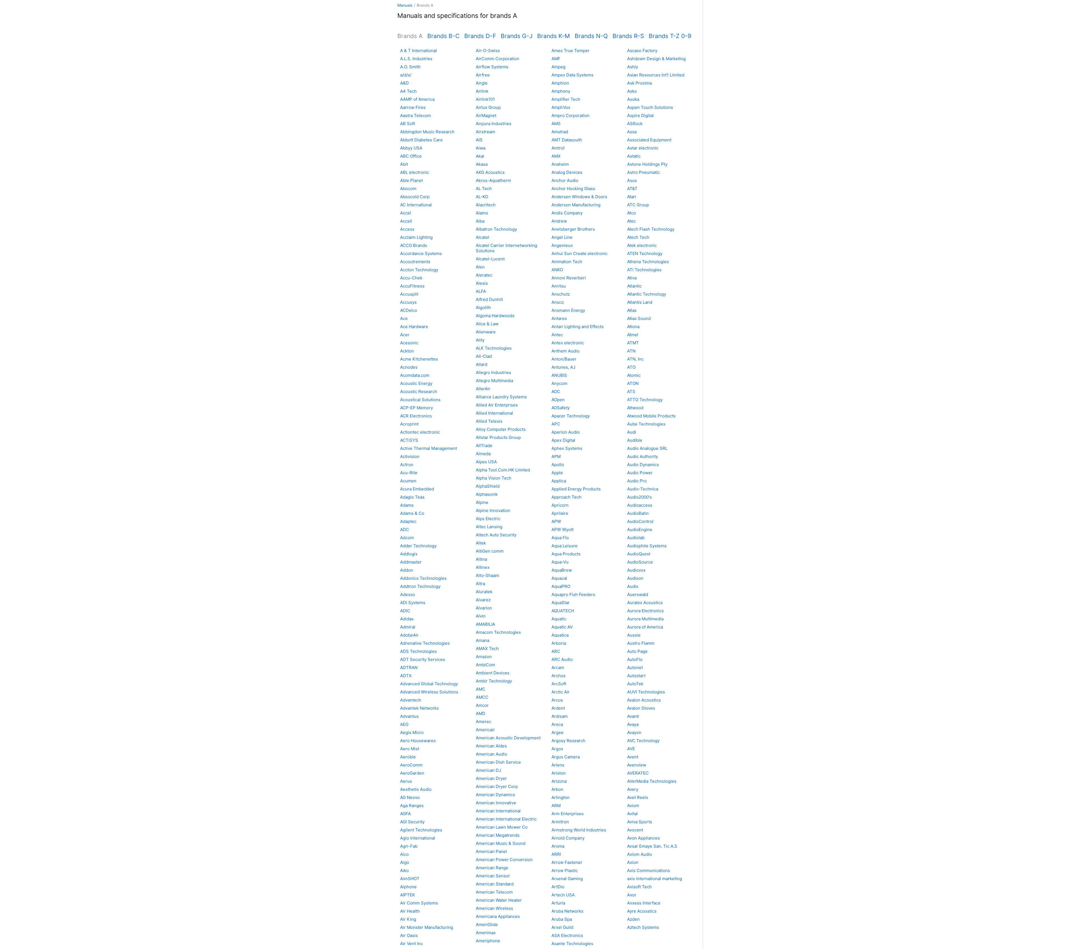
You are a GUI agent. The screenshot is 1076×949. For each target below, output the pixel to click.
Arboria (558, 643)
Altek (481, 543)
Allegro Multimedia (494, 380)
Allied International (494, 413)
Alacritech (486, 204)
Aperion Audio (565, 432)
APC (555, 424)
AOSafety (560, 407)
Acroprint (409, 424)
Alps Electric (488, 518)
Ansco (557, 302)
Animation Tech (566, 261)
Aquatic (558, 618)
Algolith (483, 307)
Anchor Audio (564, 180)
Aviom (633, 805)
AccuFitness (412, 286)
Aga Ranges (412, 805)
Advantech (410, 700)
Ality (480, 340)
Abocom (408, 188)
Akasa (482, 164)
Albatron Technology (496, 229)
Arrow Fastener (566, 862)
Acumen (408, 480)
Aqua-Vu (560, 562)
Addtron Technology (420, 586)
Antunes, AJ (563, 367)
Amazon (484, 656)
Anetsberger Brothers (573, 229)
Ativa (632, 278)
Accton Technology (419, 269)
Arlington (560, 797)
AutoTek (635, 683)
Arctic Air (560, 692)
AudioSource (640, 562)
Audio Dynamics (643, 464)
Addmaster (411, 562)
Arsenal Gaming (567, 878)
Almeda (483, 453)
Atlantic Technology (646, 294)
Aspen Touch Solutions (650, 107)
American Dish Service (498, 762)
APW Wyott (562, 529)
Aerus (406, 781)
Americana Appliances (498, 916)
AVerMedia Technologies (651, 781)
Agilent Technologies (421, 830)
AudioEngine (639, 529)
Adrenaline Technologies (425, 643)
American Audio (491, 754)
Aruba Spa (561, 919)
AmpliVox (560, 107)
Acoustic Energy (416, 383)
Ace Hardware (414, 326)
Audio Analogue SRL (647, 448)
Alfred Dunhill (489, 299)
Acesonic (409, 342)
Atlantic (634, 286)
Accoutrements (415, 261)
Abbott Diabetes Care (421, 139)
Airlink (482, 91)
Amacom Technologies (498, 632)
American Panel (491, 851)
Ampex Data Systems (572, 75)
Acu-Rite (409, 472)
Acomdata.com (414, 375)
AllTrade (484, 445)
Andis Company (567, 213)
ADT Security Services (422, 659)
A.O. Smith (410, 66)
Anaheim (560, 164)
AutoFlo (635, 659)
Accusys (408, 302)
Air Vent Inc (411, 943)
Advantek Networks (419, 708)
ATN (631, 351)
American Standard (495, 884)
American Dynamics (495, 794)
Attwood (635, 407)
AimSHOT (409, 878)
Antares (559, 318)
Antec (557, 334)
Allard (481, 364)
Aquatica (560, 635)
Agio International (417, 838)
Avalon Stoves (641, 708)
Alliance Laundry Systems (501, 396)
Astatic (634, 156)
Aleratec (484, 275)
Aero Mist (409, 748)
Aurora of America (645, 627)
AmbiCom (485, 664)
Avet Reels (637, 797)
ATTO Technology (645, 399)
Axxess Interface (643, 903)
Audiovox (636, 570)
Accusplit (409, 294)
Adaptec (408, 521)
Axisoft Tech (639, 886)
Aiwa (480, 148)
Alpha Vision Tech (493, 478)
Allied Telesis (489, 421)
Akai (480, 156)
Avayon (634, 732)
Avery (632, 789)
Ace (404, 318)
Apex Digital (563, 440)
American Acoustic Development (508, 737)
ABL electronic (414, 172)
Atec (631, 221)
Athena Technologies (648, 261)
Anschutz (560, 294)
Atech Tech (638, 237)
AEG (404, 724)
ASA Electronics (567, 935)
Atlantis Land (639, 302)
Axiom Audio (639, 854)
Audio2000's (639, 497)
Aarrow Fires (413, 107)
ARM (556, 805)
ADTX (406, 675)
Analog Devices (566, 172)
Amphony (560, 91)
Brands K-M (553, 35)
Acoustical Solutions (420, 399)
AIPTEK (407, 894)
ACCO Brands (413, 245)
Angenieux (562, 245)
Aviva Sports (639, 821)
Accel (405, 213)
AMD (480, 713)
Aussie (634, 635)
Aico (404, 854)
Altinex (483, 567)
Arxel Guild (562, 927)
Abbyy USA (411, 148)
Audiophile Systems (647, 545)
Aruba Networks (567, 911)
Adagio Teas (412, 497)
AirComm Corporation (497, 58)
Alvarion (484, 608)
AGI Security (412, 821)
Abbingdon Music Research (427, 131)
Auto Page (637, 651)
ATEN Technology (644, 253)
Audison (635, 578)
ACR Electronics (416, 416)
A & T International (418, 50)
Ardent (558, 708)
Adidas (407, 618)
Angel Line (561, 237)
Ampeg (558, 66)
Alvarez (483, 599)
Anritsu (558, 286)
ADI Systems (412, 602)
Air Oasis (409, 935)
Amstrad (559, 131)
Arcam (557, 667)
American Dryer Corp (497, 786)
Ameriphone (488, 940)
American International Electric (506, 819)
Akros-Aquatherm (493, 180)
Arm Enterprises (567, 813)
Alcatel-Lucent (490, 258)
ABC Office (411, 156)
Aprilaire (559, 513)
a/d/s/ (405, 75)
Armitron (560, 821)
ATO (631, 367)
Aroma (557, 846)
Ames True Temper (570, 50)
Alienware (486, 332)
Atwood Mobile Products (651, 416)
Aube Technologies (646, 424)
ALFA (481, 291)
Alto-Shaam (487, 575)
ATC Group (638, 204)
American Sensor (493, 875)
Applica (558, 480)
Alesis (482, 283)
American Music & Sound (500, 843)
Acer (404, 334)
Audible (634, 440)
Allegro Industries (493, 372)
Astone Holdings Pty (647, 164)
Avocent (635, 830)
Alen (480, 267)
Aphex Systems (566, 448)
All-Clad (484, 356)
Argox (557, 748)
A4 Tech (408, 91)
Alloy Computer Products (501, 429)
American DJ (488, 770)
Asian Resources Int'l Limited (655, 75)
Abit (404, 164)
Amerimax (486, 932)
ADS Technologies (418, 651)
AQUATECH (562, 610)
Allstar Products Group (498, 437)
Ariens (557, 765)
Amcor (482, 705)
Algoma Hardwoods (495, 315)
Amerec (483, 721)
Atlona (633, 326)
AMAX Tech (487, 648)
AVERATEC (638, 773)
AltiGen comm (490, 551)
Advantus (409, 716)
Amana (482, 640)
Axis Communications (648, 870)
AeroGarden (412, 773)
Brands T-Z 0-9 (670, 35)
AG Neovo (410, 797)
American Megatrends (498, 835)
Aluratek (484, 591)
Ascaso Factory (642, 50)
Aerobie (408, 756)
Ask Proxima (639, 83)
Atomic (634, 375)
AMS (556, 123)
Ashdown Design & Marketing (656, 58)
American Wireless (494, 908)
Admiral (407, 627)
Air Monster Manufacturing (426, 927)
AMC (480, 689)
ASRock (635, 123)
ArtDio (557, 886)
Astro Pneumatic (643, 172)
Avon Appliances (643, 838)
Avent (632, 756)
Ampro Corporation (570, 115)
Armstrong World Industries (578, 830)
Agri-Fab (409, 846)
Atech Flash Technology (650, 229)
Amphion (560, 83)
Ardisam (559, 716)
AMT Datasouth (566, 139)
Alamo (482, 213)
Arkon (557, 789)
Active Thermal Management (428, 448)
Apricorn (560, 505)
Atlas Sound (639, 318)
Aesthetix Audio (416, 789)
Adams (407, 505)
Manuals (404, 5)
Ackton (407, 351)
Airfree (483, 75)
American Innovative (496, 802)
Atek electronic (642, 245)
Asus (632, 180)
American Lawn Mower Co (502, 827)
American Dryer (491, 778)
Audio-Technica (642, 489)
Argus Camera (565, 756)
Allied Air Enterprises (497, 405)
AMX (556, 156)
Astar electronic (642, 148)
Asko (632, 91)
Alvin (481, 616)
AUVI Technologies (646, 692)
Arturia (558, 903)
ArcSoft (558, 683)
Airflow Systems (492, 66)
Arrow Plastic (564, 870)
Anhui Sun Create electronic (579, 253)
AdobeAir (409, 635)
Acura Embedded (417, 489)
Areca (557, 724)
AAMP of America (417, 99)
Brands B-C (443, 35)
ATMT (633, 342)
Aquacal (559, 578)
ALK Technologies (494, 348)
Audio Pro (637, 480)
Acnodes (409, 367)
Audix (632, 586)
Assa (632, 131)
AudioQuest (638, 554)
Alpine (482, 502)
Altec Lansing (489, 526)
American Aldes (491, 746)
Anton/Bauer (563, 359)
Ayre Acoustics (642, 911)
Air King (408, 919)
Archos (558, 675)
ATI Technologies (644, 269)
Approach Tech (566, 497)
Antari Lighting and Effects (577, 326)
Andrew (559, 221)
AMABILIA (485, 624)
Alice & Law (487, 323)
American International (498, 811)
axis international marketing (654, 878)
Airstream (485, 131)
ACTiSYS (409, 440)
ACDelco (408, 310)
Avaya (633, 724)
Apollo (557, 464)
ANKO (557, 269)
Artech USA (563, 894)
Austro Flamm (641, 643)
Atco (631, 213)
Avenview (636, 765)
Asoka (633, 99)
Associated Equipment (649, 139)
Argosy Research (568, 740)
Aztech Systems (643, 927)
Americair (485, 729)
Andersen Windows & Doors (579, 196)
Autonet (635, 667)
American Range (492, 867)
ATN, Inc (635, 359)
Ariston (558, 773)
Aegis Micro (412, 732)
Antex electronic (567, 342)
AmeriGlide (487, 924)
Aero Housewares (418, 740)
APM (556, 456)
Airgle (482, 83)
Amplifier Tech (565, 99)
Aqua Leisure (564, 545)
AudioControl (640, 521)
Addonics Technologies (423, 578)
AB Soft (407, 123)
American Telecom (494, 892)
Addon (406, 570)
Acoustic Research (418, 391)
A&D (404, 83)
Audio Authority (642, 456)
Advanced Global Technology (429, 683)
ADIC (405, 610)
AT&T (632, 188)
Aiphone (408, 886)
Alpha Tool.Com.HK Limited (503, 470)
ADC (404, 529)
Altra (480, 583)
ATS (631, 391)
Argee (557, 732)
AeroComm (411, 765)
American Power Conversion (504, 859)
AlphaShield (488, 486)
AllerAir (483, 388)
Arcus (557, 700)
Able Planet (411, 180)
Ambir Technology (494, 681)
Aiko (404, 870)
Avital (632, 813)
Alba (480, 221)
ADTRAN (409, 667)
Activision (409, 456)
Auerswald (637, 594)
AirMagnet (486, 115)
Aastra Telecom (415, 115)
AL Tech (484, 188)
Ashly (632, 66)
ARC (555, 651)
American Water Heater (499, 900)
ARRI (556, 854)
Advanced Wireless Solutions (429, 692)
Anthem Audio (565, 351)
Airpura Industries (493, 123)
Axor (631, 894)
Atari (631, 196)
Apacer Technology (570, 416)
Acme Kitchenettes (419, 359)
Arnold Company (568, 838)
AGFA (405, 813)
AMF (555, 58)
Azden (633, 919)
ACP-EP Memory (416, 407)
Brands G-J (516, 35)
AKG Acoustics (490, 172)
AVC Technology (643, 740)
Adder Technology (418, 545)
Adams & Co (412, 513)
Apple (557, 472)
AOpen (558, 399)
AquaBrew (561, 570)
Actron (406, 464)
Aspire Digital (640, 115)
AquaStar (560, 602)
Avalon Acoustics (644, 700)
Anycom (559, 383)
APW (556, 521)
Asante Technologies (572, 943)
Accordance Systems (421, 253)
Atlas (632, 310)
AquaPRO (560, 586)
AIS (479, 139)
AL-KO (482, 196)
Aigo (404, 862)
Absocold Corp (415, 196)
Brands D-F (480, 35)
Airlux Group (488, 107)
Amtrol (558, 148)
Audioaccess (639, 505)
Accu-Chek (411, 278)
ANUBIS (559, 375)
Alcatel (482, 237)
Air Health (410, 911)
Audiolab (635, 537)
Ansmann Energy (568, 310)
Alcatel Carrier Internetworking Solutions (506, 248)
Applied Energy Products (576, 489)
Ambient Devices (492, 672)
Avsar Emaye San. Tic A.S (652, 846)
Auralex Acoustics (645, 602)
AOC (555, 391)
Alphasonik (487, 494)
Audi (631, 432)
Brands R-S (628, 35)
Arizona (559, 781)
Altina (481, 559)
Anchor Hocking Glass (573, 188)
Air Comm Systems (419, 903)
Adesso (407, 594)
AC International (416, 204)
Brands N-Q (591, 35)
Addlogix (409, 554)
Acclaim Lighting (416, 237)
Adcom (407, 537)
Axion (632, 862)
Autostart (636, 675)
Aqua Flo (560, 537)
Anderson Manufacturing (575, 204)
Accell (406, 221)
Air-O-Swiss (488, 50)
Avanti (633, 716)
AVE (631, 748)
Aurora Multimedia (645, 618)
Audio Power (640, 472)
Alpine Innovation (493, 510)
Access (407, 229)
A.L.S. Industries (416, 58)
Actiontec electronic (420, 432)
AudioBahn (638, 513)
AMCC (482, 697)
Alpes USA (486, 461)
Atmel (632, 334)
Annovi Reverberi (568, 278)
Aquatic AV (562, 627)
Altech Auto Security (496, 534)
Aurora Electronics (645, 610)
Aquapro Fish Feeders (573, 594)
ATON (633, 383)
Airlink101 (485, 99)
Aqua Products (566, 554)
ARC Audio (562, 659)
